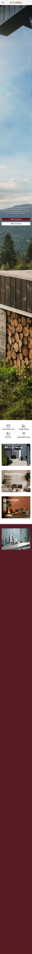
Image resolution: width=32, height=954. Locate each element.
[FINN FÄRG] (23, 426)
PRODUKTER (8, 429)
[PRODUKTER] (8, 426)
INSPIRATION (23, 437)
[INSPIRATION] (23, 434)
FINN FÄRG (24, 429)
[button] (3, 2)
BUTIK (8, 437)
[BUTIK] (8, 434)
